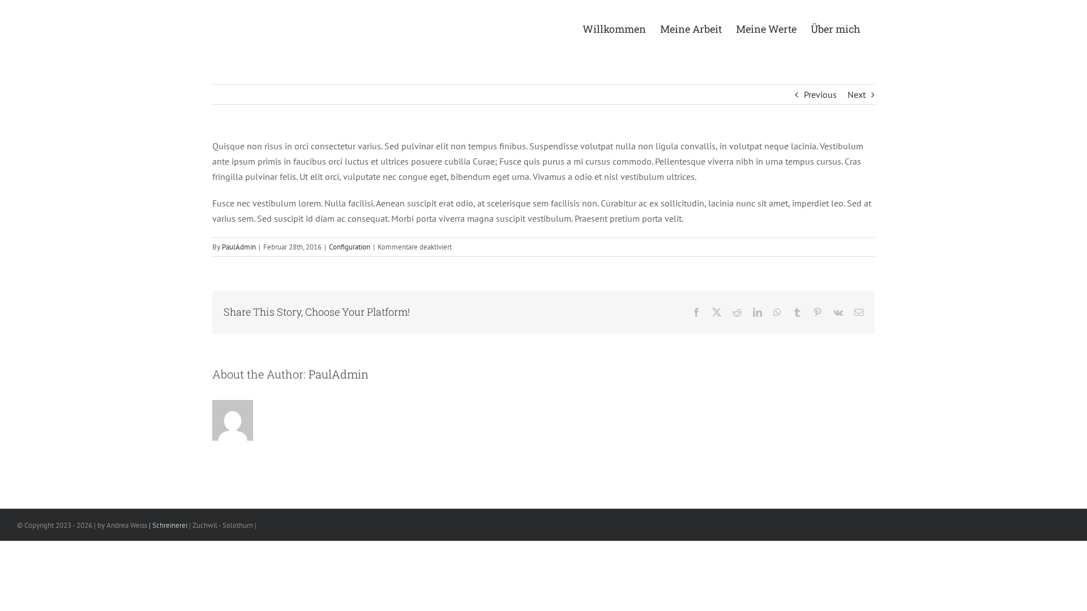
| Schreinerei (167, 525)
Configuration (349, 247)
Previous (820, 94)
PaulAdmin (239, 247)
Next (857, 94)
